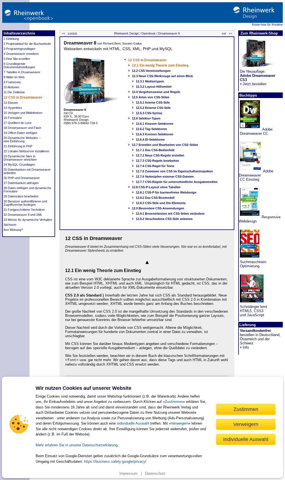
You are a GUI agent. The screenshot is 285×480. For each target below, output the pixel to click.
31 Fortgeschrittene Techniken (24, 209)
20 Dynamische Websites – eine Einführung (22, 139)
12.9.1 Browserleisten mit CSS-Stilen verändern (170, 213)
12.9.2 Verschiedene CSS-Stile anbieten (164, 219)
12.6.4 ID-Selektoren (150, 139)
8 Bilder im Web (14, 77)
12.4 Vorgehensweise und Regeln (156, 92)
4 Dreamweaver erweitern (21, 53)
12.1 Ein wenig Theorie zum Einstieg (160, 65)
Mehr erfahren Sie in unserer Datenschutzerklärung (76, 445)
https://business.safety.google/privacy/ (115, 461)
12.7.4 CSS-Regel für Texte (155, 166)
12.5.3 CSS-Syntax (149, 113)
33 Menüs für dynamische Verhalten (28, 219)
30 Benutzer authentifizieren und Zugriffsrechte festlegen (25, 203)
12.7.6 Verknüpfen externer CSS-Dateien (165, 176)
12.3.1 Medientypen (150, 81)
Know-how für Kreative (267, 24)
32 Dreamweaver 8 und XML (23, 214)
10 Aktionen (11, 87)
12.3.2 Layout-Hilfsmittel (153, 86)
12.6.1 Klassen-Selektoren (154, 123)
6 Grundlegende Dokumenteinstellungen (19, 65)
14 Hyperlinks (13, 107)
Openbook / (149, 33)
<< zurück (69, 33)
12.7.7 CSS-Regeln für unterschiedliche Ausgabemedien (177, 181)
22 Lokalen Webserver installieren (26, 151)
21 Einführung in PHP (18, 146)
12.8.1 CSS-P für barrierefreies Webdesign (166, 192)
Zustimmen (174, 402)
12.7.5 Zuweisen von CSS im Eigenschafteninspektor (174, 171)
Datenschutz (155, 473)
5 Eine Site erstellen (17, 58)
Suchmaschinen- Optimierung (253, 264)
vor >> (227, 33)
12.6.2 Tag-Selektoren (151, 129)
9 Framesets (12, 82)
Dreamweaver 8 (168, 33)
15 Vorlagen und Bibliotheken (23, 112)
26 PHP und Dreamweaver (22, 178)
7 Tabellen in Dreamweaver (22, 72)
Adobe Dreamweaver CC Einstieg (256, 175)
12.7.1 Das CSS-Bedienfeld (155, 150)
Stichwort (10, 224)
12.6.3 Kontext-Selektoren (154, 134)
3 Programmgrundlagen (19, 48)
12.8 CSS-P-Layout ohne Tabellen (156, 187)
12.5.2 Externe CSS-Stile (153, 107)
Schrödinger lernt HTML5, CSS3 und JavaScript (253, 311)
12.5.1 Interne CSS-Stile (153, 102)
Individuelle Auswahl (245, 439)
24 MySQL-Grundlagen (19, 164)
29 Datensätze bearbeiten (21, 196)
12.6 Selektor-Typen (146, 118)
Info (246, 347)
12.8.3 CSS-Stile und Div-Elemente (161, 203)
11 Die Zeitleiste (14, 92)
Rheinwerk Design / (127, 33)
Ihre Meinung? (13, 229)
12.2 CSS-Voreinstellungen (151, 70)
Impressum (128, 473)
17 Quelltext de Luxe (17, 122)
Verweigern (179, 423)
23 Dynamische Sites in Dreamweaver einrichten (20, 158)
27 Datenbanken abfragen (21, 183)
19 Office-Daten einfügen (20, 132)
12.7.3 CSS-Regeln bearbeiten (157, 160)
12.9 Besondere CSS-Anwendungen (158, 208)
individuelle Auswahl (133, 423)
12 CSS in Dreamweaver (23, 97)
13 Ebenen (11, 102)
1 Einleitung (11, 38)
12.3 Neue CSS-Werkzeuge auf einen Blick (162, 76)
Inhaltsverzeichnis (19, 33)
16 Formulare (13, 117)
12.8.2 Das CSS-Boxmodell (155, 197)
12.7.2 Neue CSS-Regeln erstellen (160, 155)
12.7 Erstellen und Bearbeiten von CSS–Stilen (165, 144)
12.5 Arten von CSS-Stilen (150, 97)
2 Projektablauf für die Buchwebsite (27, 43)
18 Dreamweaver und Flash (22, 127)
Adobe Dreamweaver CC (255, 131)
